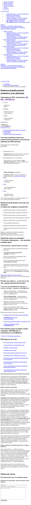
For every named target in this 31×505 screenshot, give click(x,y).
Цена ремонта (7, 132)
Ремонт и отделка (8, 3)
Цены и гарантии (8, 4)
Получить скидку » (5, 127)
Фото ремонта (7, 131)
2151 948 (5, 11)
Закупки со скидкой (9, 6)
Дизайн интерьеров (9, 2)
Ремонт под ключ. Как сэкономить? (13, 134)
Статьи (5, 7)
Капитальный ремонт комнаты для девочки (15, 130)
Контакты (6, 8)
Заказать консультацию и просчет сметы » (11, 275)
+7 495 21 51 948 (5, 81)
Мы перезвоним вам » (15, 336)
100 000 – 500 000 (20, 176)
